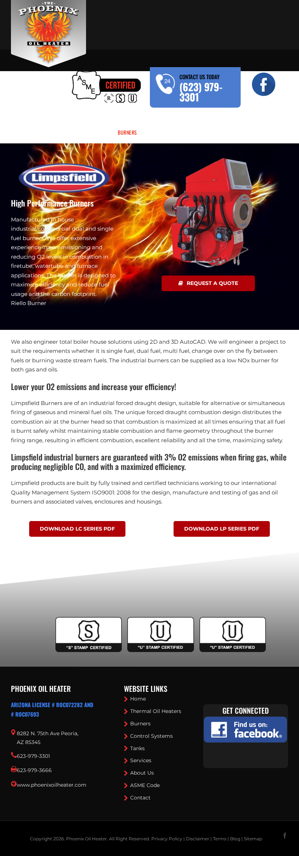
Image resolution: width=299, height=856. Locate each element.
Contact (140, 797)
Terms (219, 838)
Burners (140, 723)
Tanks (137, 748)
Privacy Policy (166, 838)
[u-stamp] (160, 621)
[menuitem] (54, 132)
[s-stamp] (88, 621)
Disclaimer (197, 838)
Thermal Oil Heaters (155, 711)
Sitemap (253, 838)
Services (140, 760)
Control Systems (151, 736)
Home (138, 698)
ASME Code (145, 785)
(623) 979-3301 (200, 91)
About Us (142, 773)
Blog (235, 838)
